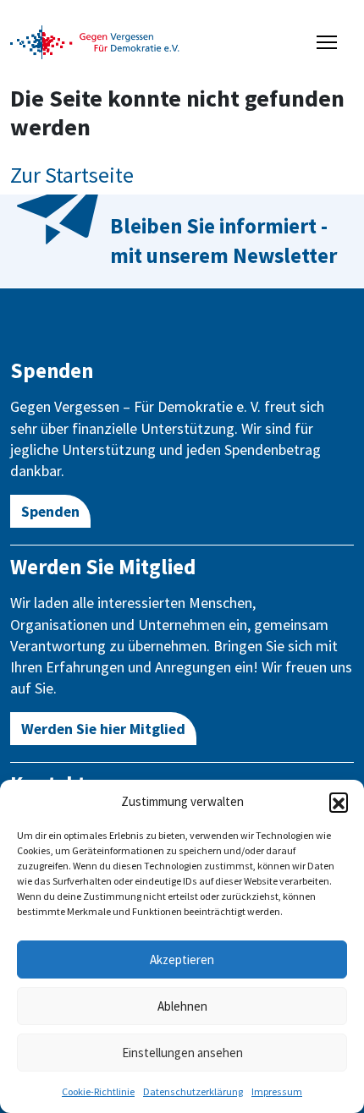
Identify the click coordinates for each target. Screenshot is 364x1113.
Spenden (50, 511)
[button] (338, 801)
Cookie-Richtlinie (98, 1091)
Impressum (276, 1091)
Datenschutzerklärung (193, 1091)
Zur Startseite (72, 175)
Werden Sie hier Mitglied (103, 728)
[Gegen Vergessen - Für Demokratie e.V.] (94, 40)
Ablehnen (182, 1006)
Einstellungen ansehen (182, 1052)
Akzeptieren (182, 959)
